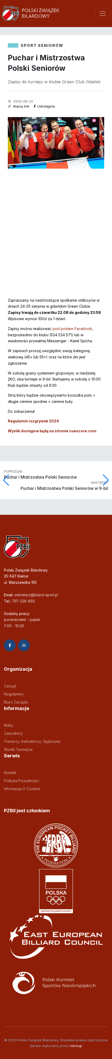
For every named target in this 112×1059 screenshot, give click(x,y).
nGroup (76, 1046)
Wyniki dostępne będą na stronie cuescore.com (52, 431)
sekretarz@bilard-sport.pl (36, 595)
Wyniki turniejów (18, 749)
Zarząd (10, 686)
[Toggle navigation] (102, 13)
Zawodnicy (13, 733)
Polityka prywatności (21, 780)
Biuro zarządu (16, 702)
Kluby (8, 725)
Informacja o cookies (22, 789)
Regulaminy (14, 694)
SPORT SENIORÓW (42, 45)
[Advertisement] (56, 227)
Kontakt (10, 772)
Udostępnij (45, 106)
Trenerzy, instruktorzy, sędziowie (32, 741)
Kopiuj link (20, 106)
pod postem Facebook (72, 328)
